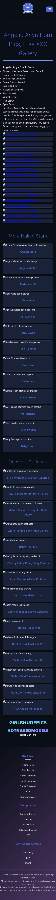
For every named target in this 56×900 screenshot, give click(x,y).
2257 (28, 835)
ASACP (28, 863)
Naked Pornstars (28, 775)
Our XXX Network (28, 786)
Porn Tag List (28, 770)
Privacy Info (28, 824)
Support (28, 819)
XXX (28, 791)
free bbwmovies (28, 797)
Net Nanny (28, 852)
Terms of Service (28, 814)
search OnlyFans (28, 734)
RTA (28, 858)
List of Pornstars (28, 781)
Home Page (28, 765)
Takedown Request (28, 830)
